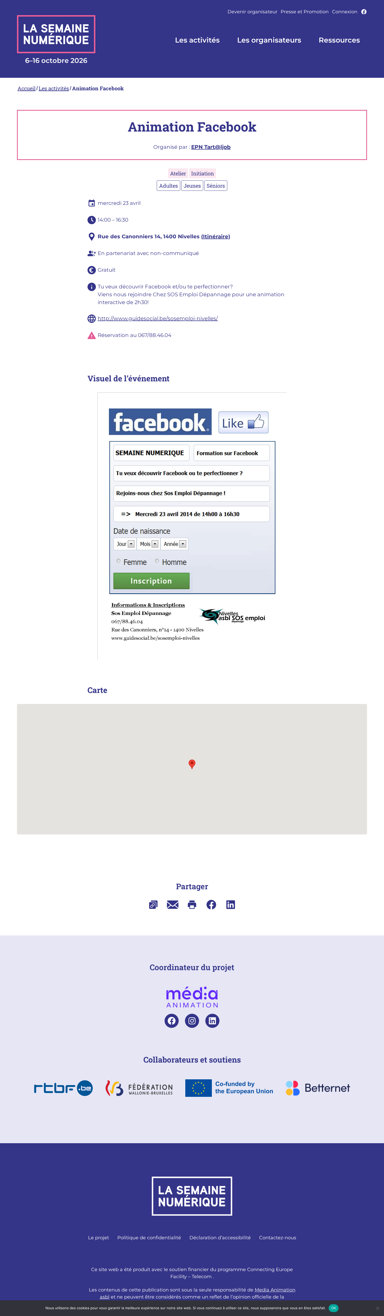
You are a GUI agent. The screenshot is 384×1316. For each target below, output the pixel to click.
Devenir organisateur (252, 12)
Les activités (54, 88)
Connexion (344, 12)
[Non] (377, 1308)
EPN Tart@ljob (211, 147)
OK (333, 1308)
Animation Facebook (98, 88)
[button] (192, 764)
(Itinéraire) (215, 236)
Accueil (27, 88)
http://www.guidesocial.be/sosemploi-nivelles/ (158, 318)
